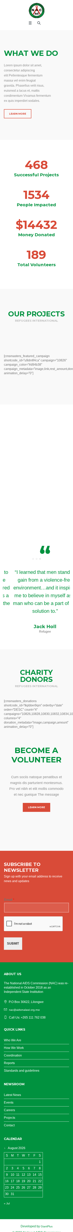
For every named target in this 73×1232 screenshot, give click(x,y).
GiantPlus (47, 1226)
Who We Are (12, 1040)
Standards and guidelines (21, 1070)
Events (8, 1102)
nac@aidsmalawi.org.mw (24, 1009)
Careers (9, 1110)
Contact (9, 1125)
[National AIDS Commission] (36, 10)
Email (9, 899)
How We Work (14, 1047)
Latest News (12, 1095)
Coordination (13, 1055)
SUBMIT (13, 943)
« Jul (7, 1203)
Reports (9, 1063)
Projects (9, 1117)
